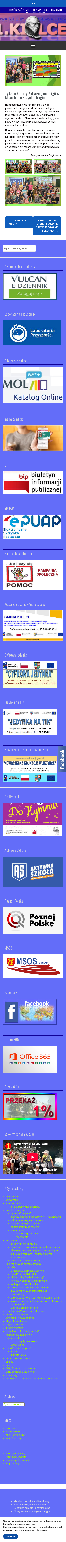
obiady (9, 1361)
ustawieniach (42, 1530)
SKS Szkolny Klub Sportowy (25, 1206)
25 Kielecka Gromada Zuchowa (27, 1270)
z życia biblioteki (14, 1328)
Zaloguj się (11, 1428)
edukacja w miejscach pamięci (27, 1220)
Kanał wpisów (13, 1431)
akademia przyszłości (27, 1233)
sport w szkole (13, 1203)
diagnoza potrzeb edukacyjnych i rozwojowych (36, 1216)
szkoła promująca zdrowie (25, 1227)
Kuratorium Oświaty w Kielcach (30, 1504)
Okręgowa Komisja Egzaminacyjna (32, 1511)
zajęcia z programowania (24, 1307)
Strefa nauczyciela (16, 1457)
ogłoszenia (12, 1196)
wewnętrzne (17, 1344)
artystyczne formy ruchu (24, 1243)
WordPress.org (14, 1438)
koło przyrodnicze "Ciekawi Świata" (29, 1280)
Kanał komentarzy (16, 1434)
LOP (13, 1267)
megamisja (22, 1237)
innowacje (11, 1240)
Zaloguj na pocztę (15, 1453)
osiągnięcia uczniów (26, 1341)
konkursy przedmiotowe (19, 1334)
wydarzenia (12, 1200)
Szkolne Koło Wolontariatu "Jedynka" (25, 1311)
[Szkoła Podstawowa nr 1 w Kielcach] (33, 27)
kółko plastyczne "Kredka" (25, 1284)
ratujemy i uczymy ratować (25, 1223)
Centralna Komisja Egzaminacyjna (32, 1508)
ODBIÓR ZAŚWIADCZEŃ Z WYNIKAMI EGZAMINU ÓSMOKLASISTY (35, 12)
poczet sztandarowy (17, 1314)
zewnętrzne (17, 1338)
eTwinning (11, 1375)
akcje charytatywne (16, 1321)
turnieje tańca (18, 1355)
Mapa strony (12, 1463)
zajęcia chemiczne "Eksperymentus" (30, 1287)
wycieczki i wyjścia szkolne (20, 1318)
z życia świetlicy (14, 1324)
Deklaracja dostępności (18, 1460)
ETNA (14, 1351)
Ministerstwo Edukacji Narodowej (31, 1501)
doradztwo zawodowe (18, 1358)
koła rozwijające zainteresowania (24, 1264)
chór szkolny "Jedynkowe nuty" (27, 1277)
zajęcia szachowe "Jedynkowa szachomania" (35, 1297)
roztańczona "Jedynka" (18, 1348)
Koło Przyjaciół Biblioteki (24, 1274)
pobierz (10, 1365)
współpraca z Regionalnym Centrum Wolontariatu (32, 1378)
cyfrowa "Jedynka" (21, 1213)
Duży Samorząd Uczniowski (21, 1371)
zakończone (17, 1230)
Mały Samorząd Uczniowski (21, 1368)
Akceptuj (11, 1536)
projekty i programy (16, 1210)
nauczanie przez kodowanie (26, 1260)
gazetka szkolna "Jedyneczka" (22, 1331)
